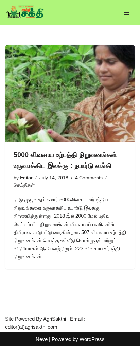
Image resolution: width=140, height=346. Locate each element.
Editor (26, 177)
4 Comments (89, 177)
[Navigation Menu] (127, 12)
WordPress (92, 339)
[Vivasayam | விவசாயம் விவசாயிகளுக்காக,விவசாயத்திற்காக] (25, 12)
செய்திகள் (24, 185)
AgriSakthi (54, 319)
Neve (42, 339)
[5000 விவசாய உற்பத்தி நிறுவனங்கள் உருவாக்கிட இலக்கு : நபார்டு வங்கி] (70, 93)
